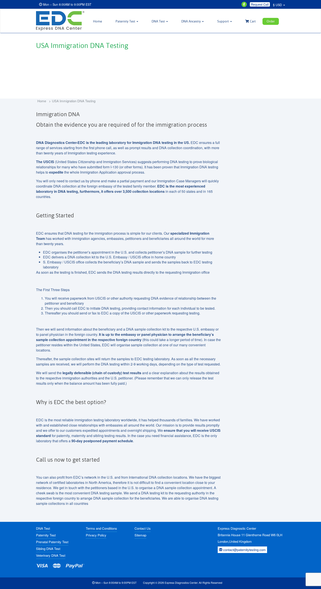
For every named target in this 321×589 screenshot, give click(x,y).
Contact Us (143, 528)
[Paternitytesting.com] (59, 21)
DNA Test (43, 528)
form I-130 (110, 166)
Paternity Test (46, 535)
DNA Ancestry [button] (191, 21)
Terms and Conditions (101, 528)
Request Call (260, 4)
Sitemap (140, 535)
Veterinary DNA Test (50, 555)
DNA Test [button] (159, 21)
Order (271, 21)
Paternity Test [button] (126, 21)
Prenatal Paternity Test (52, 541)
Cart (252, 21)
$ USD (278, 5)
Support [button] (223, 21)
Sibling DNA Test (48, 548)
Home (97, 21)
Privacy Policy (96, 535)
